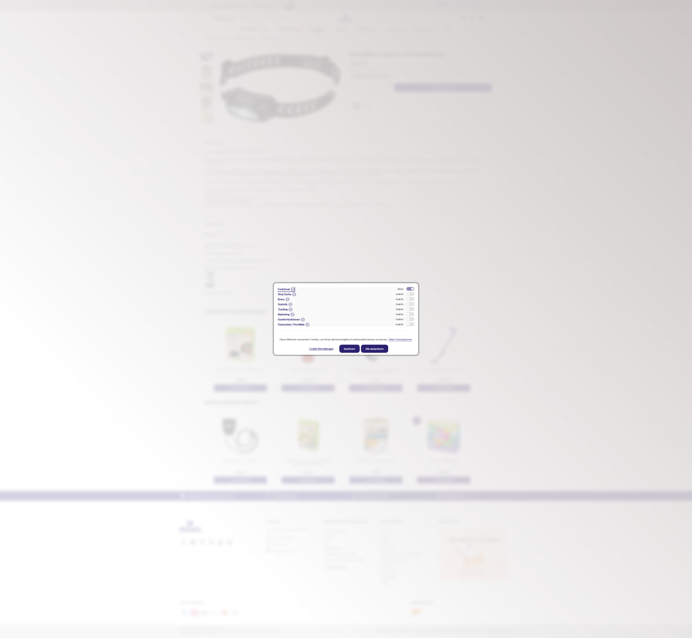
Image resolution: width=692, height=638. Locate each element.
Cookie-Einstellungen (321, 348)
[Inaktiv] (410, 294)
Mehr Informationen (400, 339)
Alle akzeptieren (374, 348)
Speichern (349, 348)
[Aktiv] (410, 289)
